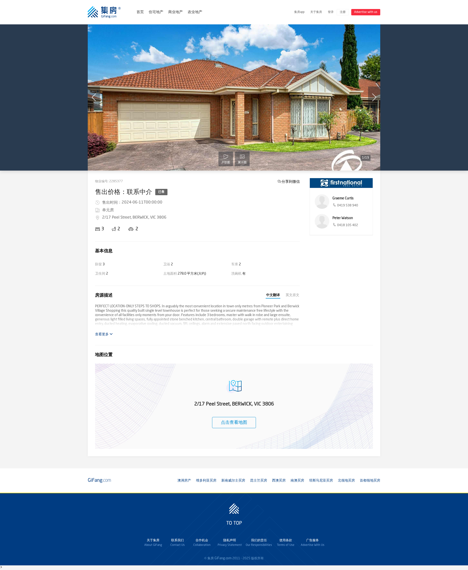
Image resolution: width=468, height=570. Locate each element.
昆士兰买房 (258, 480)
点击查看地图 (234, 422)
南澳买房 (297, 480)
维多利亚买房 (206, 480)
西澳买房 (279, 480)
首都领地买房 (370, 480)
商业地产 (175, 12)
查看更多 (102, 334)
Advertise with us (365, 12)
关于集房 (316, 12)
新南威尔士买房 (233, 480)
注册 (343, 12)
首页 (140, 12)
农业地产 (195, 12)
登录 (331, 12)
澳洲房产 (184, 480)
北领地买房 (346, 480)
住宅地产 (156, 12)
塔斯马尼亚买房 (321, 480)
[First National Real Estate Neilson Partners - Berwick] (341, 183)
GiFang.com (223, 558)
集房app (299, 12)
